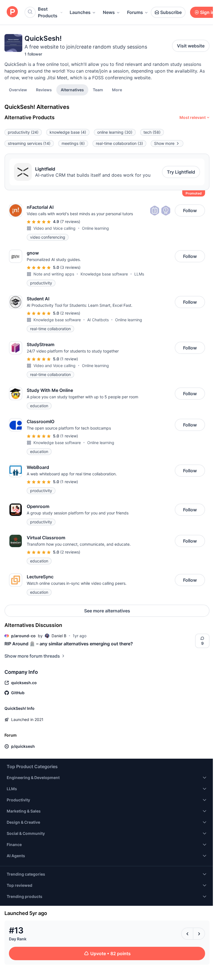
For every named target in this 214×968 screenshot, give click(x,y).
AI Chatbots (98, 319)
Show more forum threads (32, 656)
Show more (164, 143)
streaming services (29, 143)
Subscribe (171, 12)
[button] (117, 89)
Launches (80, 12)
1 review (69, 358)
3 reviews (70, 267)
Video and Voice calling (54, 228)
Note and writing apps (53, 274)
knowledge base (68, 132)
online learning (114, 132)
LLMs (139, 274)
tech (152, 132)
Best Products (47, 12)
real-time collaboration (119, 143)
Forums (135, 12)
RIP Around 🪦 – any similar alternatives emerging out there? (68, 643)
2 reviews (70, 313)
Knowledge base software (104, 274)
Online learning (95, 228)
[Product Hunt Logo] (12, 12)
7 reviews (70, 221)
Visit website (191, 46)
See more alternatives (107, 611)
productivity (23, 132)
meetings (73, 143)
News (109, 12)
